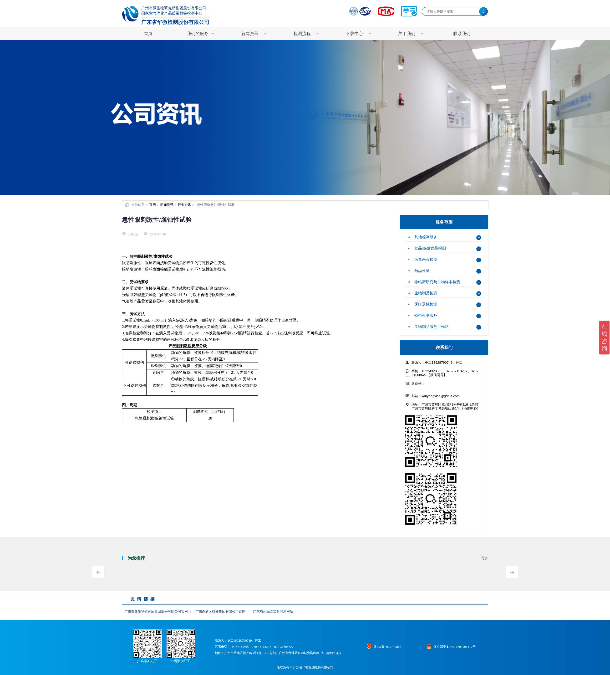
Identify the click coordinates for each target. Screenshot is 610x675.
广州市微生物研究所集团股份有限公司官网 (156, 611)
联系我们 (461, 33)
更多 (484, 558)
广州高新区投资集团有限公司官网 (220, 611)
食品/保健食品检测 (430, 248)
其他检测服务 (425, 237)
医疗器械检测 (425, 304)
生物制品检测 (425, 293)
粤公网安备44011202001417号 (455, 647)
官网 (152, 205)
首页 (148, 33)
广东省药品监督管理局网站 (273, 611)
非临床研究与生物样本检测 (437, 282)
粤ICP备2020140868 (387, 647)
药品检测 (422, 271)
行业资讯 (184, 205)
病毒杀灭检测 (425, 259)
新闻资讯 (166, 205)
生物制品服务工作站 (431, 327)
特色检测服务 (425, 315)
